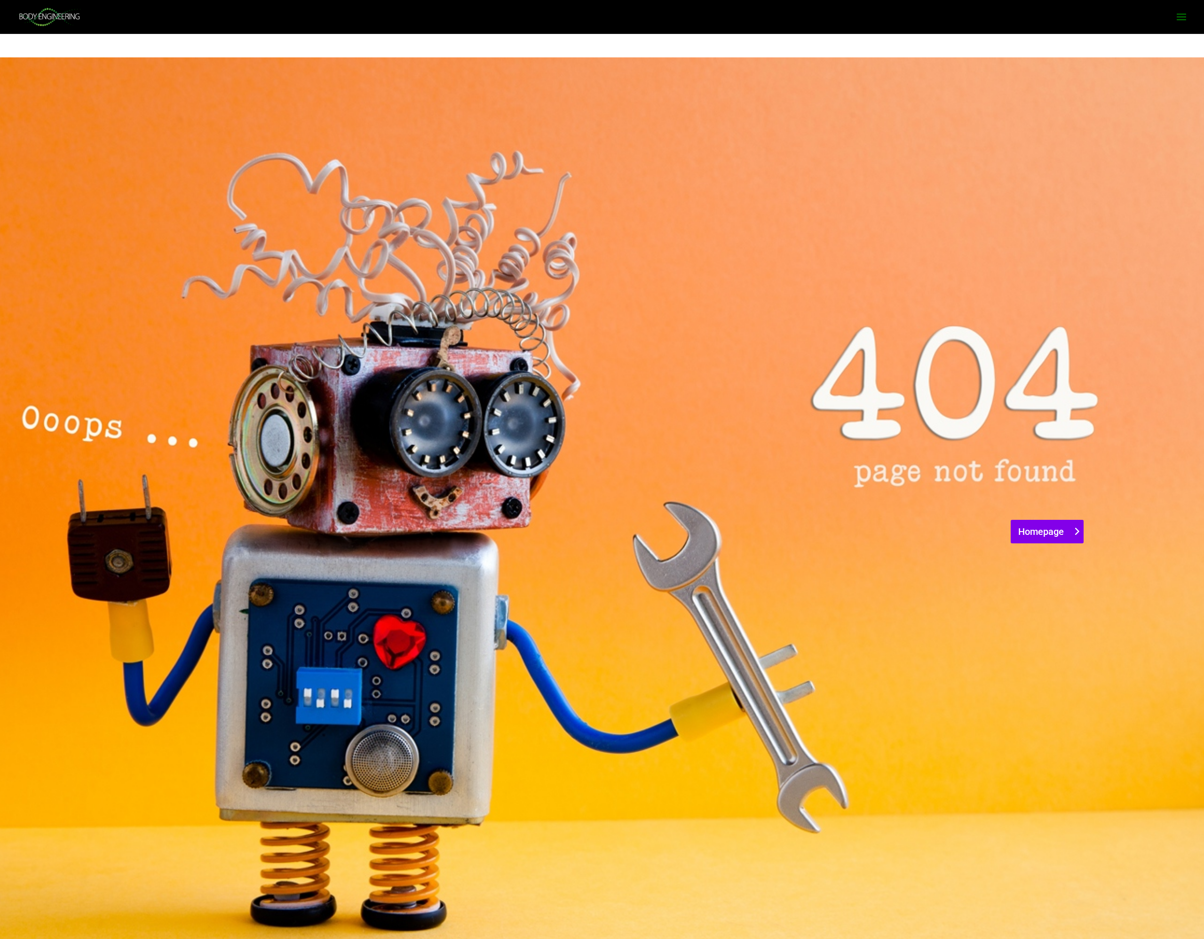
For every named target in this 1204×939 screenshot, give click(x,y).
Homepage (1041, 531)
